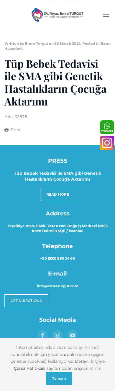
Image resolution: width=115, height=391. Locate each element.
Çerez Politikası (29, 368)
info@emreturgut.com (57, 286)
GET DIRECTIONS (26, 300)
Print (16, 129)
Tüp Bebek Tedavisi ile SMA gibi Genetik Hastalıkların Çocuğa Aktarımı (55, 82)
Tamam (59, 378)
